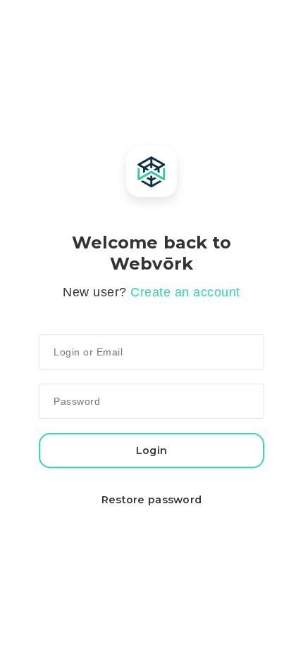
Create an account (185, 292)
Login (151, 450)
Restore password (151, 499)
